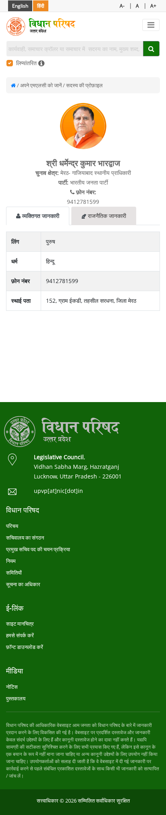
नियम (11, 561)
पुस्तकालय (15, 698)
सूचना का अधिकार (23, 584)
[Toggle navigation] (151, 25)
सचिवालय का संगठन (25, 537)
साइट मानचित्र (20, 623)
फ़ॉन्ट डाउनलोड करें (24, 647)
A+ (153, 5)
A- (122, 5)
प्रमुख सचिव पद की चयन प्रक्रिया (38, 549)
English (20, 5)
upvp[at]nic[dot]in (58, 491)
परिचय (12, 526)
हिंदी (40, 5)
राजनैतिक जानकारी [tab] (106, 216)
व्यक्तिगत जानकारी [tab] (40, 216)
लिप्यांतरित (27, 63)
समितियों (14, 572)
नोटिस (12, 686)
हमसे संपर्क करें (20, 635)
